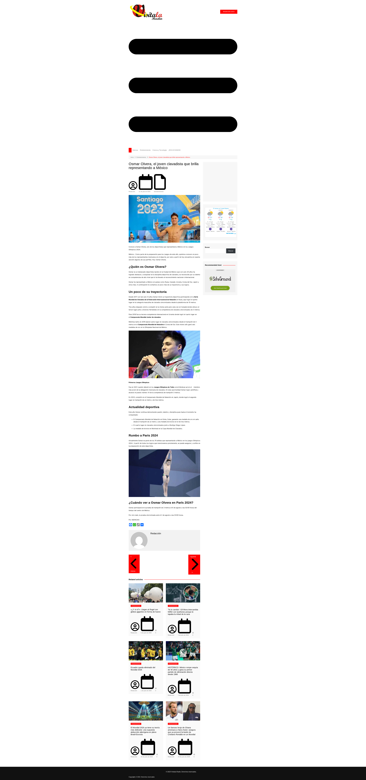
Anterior (133, 571)
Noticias (135, 150)
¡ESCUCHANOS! (175, 150)
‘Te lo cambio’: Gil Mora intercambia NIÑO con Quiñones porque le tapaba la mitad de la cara (183, 612)
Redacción (132, 191)
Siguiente (193, 556)
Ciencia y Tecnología (159, 150)
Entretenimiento (145, 150)
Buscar (207, 247)
